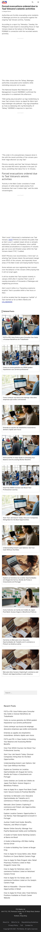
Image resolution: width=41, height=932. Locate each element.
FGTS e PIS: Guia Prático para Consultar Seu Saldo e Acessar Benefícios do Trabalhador (19, 713)
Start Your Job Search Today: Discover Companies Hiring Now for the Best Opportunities (18, 756)
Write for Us (15, 922)
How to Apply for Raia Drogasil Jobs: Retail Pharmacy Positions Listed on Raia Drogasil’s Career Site (20, 862)
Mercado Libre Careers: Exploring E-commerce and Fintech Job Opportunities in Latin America (20, 807)
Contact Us (29, 925)
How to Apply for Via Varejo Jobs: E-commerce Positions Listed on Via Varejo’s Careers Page (20, 880)
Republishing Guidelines (30, 922)
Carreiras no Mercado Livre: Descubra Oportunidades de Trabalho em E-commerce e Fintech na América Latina (19, 798)
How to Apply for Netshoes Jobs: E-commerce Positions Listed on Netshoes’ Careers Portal (19, 871)
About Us (6, 922)
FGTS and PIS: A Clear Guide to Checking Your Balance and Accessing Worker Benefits (20, 741)
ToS (21, 925)
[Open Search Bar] (32, 2)
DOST (11, 240)
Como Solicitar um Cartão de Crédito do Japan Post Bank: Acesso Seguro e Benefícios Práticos (19, 783)
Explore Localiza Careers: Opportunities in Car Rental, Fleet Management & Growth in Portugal (20, 815)
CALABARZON (7, 302)
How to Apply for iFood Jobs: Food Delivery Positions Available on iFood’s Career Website (20, 895)
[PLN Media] (4, 2)
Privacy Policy (13, 925)
